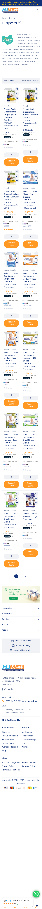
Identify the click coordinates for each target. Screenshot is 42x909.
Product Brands (29, 762)
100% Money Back (23, 640)
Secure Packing (23, 645)
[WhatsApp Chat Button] (36, 894)
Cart (24, 743)
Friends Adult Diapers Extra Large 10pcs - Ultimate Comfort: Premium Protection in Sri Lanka (11, 119)
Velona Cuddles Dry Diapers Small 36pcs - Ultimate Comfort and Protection (30, 441)
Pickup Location (9, 739)
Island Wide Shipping (23, 650)
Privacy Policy (8, 766)
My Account (27, 732)
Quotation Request (30, 739)
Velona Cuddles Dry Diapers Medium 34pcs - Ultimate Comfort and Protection (30, 280)
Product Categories (11, 762)
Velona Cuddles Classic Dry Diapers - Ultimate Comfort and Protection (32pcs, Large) (30, 199)
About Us (6, 732)
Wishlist (25, 747)
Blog (4, 750)
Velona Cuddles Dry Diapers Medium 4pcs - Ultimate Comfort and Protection (11, 359)
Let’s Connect (8, 743)
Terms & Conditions (11, 770)
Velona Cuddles (29, 188)
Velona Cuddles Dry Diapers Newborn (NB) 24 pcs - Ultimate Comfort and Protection (30, 360)
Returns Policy (28, 766)
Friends (6, 106)
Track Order (27, 735)
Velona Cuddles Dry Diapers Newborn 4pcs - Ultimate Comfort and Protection (11, 441)
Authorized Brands (10, 747)
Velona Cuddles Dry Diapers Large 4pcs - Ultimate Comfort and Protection (11, 280)
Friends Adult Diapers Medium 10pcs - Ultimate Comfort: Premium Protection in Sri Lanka (11, 199)
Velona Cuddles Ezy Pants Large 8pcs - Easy (30, 516)
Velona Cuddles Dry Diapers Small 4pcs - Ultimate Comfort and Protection (11, 520)
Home (4, 18)
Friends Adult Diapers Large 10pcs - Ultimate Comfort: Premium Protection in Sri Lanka (30, 117)
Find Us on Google (10, 735)
